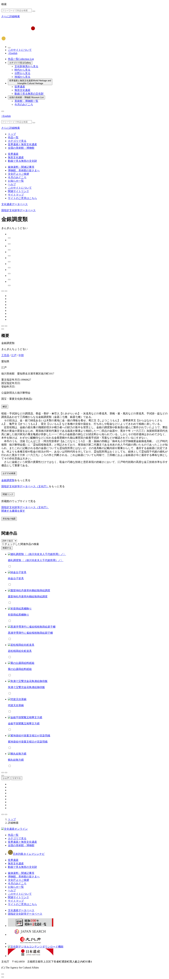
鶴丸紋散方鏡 (16, 759)
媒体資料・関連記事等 (21, 167)
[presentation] (3, 544)
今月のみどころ (24, 104)
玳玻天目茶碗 (16, 705)
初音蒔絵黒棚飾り (18, 614)
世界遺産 (20, 86)
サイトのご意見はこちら (22, 198)
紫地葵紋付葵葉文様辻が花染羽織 (28, 741)
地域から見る (22, 76)
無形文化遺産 (22, 90)
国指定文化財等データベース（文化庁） (25, 486)
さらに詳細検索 (10, 16)
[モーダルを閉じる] (2, 974)
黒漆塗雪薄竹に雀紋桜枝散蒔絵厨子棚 (30, 632)
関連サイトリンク (18, 191)
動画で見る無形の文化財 (29, 93)
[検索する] (34, 11)
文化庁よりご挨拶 (18, 173)
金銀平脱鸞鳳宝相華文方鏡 (24, 723)
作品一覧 (21, 59)
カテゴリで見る (20, 63)
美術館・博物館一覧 (26, 101)
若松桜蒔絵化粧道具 (20, 651)
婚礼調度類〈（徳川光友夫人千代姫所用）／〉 (35, 560)
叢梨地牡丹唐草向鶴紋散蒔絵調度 (28, 596)
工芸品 (5, 355)
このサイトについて (20, 49)
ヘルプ (12, 184)
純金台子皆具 (16, 578)
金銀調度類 (8, 480)
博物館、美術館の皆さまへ (24, 170)
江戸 (14, 355)
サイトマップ (16, 194)
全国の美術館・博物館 (26, 97)
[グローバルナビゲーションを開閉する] (2, 111)
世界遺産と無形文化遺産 (30, 82)
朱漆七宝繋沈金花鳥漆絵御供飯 (26, 687)
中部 (21, 355)
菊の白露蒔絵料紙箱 (20, 669)
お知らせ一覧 (16, 180)
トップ (12, 134)
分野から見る (22, 73)
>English (12, 53)
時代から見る (22, 69)
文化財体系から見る (26, 66)
